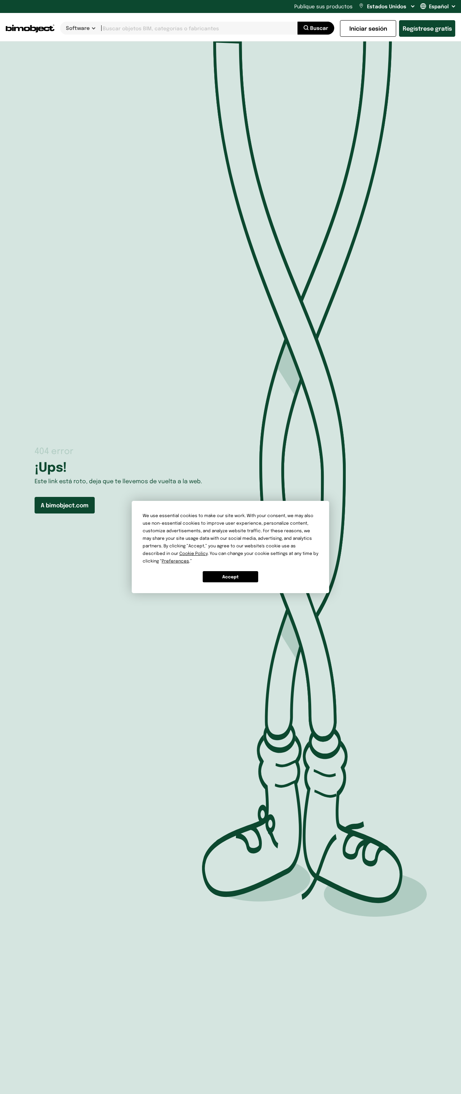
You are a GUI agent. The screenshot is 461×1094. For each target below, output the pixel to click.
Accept (230, 576)
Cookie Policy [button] (193, 553)
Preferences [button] (175, 561)
